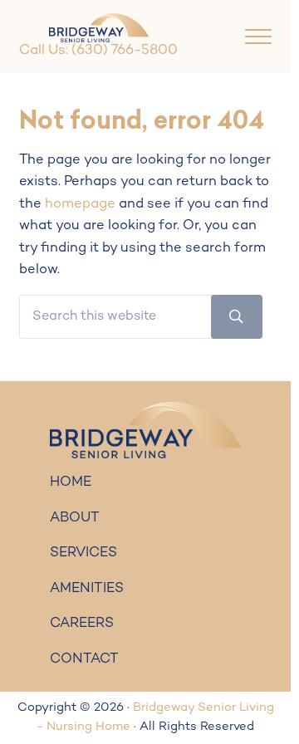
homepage (80, 204)
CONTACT (84, 659)
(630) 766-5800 (124, 50)
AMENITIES (87, 588)
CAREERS (82, 623)
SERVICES (83, 553)
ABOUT (75, 518)
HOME (70, 482)
